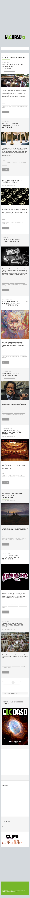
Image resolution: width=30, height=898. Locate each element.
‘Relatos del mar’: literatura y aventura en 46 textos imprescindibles (12, 495)
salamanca (4, 165)
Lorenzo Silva (18, 283)
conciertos (4, 475)
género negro (5, 283)
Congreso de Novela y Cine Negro (10, 281)
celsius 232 (13, 604)
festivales (9, 163)
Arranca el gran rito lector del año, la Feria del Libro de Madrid (12, 625)
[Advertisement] (15, 16)
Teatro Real (16, 356)
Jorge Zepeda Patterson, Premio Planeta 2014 (10, 374)
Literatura (19, 106)
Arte (3, 473)
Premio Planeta (10, 414)
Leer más (5, 112)
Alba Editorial (5, 538)
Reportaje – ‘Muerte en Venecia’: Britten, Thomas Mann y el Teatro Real (11, 303)
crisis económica (12, 475)
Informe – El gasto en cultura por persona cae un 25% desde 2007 (12, 432)
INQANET (17, 891)
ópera (21, 355)
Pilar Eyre (22, 413)
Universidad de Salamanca (17, 284)
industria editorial (7, 106)
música (24, 476)
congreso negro (23, 281)
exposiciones (20, 475)
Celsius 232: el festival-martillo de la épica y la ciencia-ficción (10, 557)
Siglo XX (8, 356)
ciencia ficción (19, 604)
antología (12, 538)
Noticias (7, 55)
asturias (4, 604)
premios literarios (18, 414)
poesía (25, 163)
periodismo (4, 223)
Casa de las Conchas (7, 162)
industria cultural (12, 476)
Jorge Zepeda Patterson (7, 413)
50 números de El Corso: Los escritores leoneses (12, 182)
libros (22, 666)
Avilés (8, 604)
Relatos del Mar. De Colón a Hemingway (14, 539)
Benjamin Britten (6, 353)
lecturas (15, 163)
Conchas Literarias (17, 162)
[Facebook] (13, 43)
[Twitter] (16, 43)
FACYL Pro (4, 163)
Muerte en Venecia (14, 355)
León (8, 222)
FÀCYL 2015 (24, 162)
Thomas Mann (23, 356)
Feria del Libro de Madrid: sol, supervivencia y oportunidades (12, 66)
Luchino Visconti (6, 355)
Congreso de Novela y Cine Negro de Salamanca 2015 (11, 240)
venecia (4, 357)
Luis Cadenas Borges (9, 71)
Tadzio (11, 356)
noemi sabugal (18, 222)
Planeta (4, 414)
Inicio (3, 55)
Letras (3, 103)
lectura (14, 106)
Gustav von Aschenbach (16, 353)
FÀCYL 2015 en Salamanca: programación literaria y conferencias (11, 125)
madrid (9, 667)
